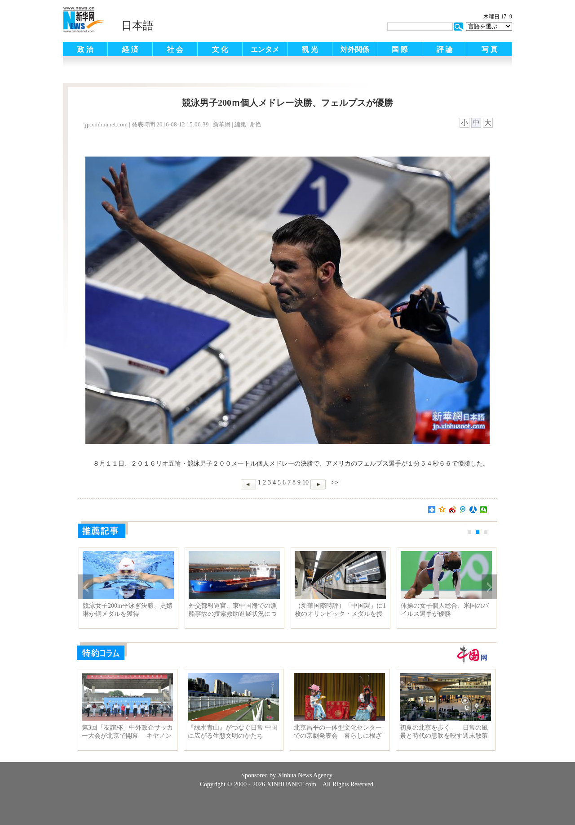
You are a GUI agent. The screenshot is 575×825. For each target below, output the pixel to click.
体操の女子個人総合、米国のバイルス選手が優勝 (445, 609)
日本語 (137, 25)
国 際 (400, 49)
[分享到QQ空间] (442, 509)
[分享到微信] (483, 509)
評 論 (445, 49)
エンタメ (265, 49)
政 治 (85, 49)
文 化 (220, 49)
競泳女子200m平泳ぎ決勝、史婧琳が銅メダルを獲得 (127, 609)
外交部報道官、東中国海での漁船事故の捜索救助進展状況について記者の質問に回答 (233, 610)
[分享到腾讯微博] (463, 509)
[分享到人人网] (473, 509)
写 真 (490, 49)
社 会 (175, 49)
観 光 (310, 49)
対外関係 (355, 49)
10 (305, 482)
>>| (334, 482)
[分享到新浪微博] (452, 509)
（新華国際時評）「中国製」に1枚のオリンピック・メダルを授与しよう (340, 610)
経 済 (130, 49)
